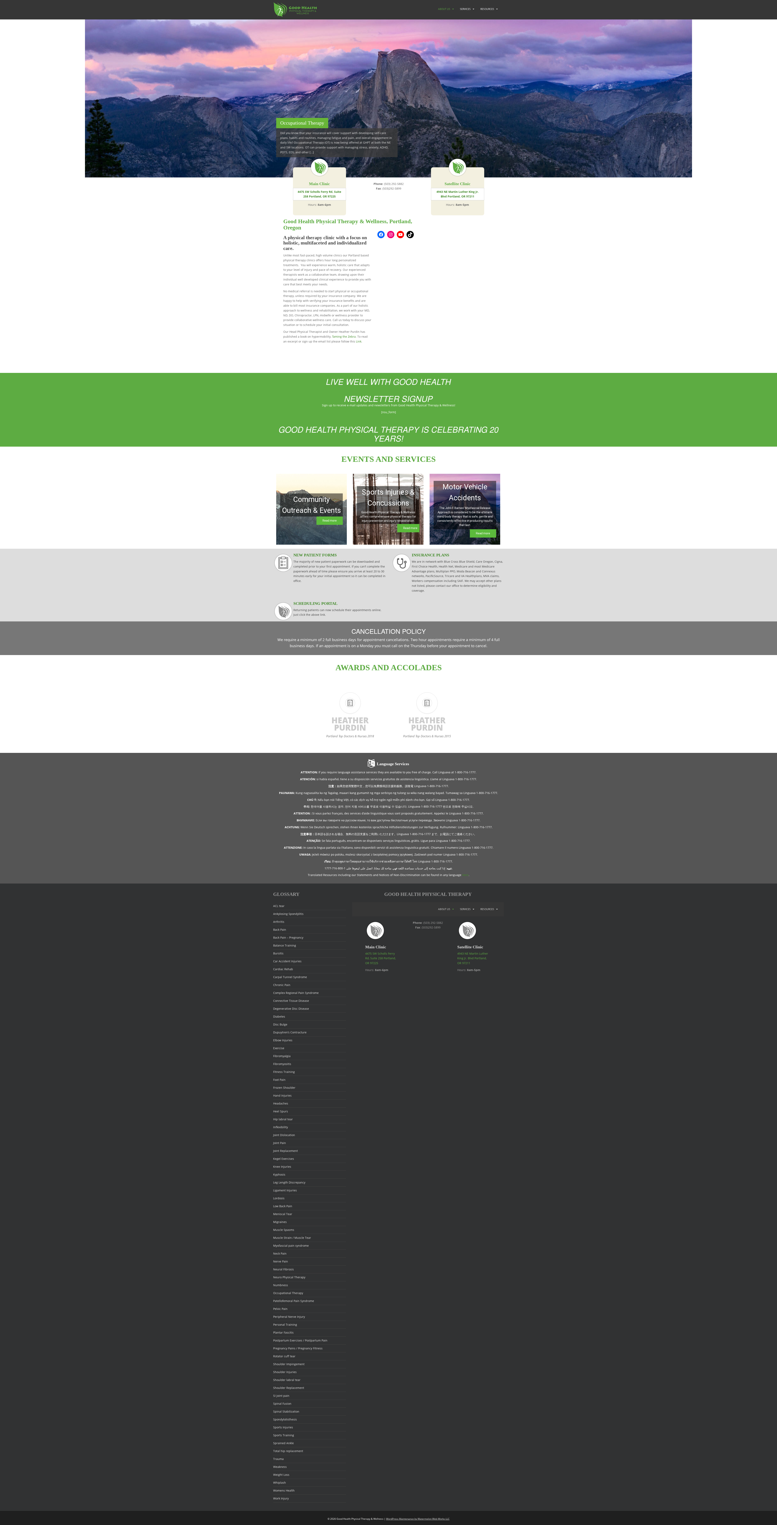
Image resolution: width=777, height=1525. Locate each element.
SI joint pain (281, 1396)
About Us (444, 9)
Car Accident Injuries (287, 961)
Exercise (278, 1048)
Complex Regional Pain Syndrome (296, 993)
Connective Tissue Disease (291, 1001)
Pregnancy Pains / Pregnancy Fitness (298, 1348)
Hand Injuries (282, 1095)
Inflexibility (280, 1127)
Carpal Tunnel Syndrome (290, 977)
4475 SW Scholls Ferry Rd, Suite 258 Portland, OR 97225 (319, 194)
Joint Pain (279, 1143)
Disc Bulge (280, 1024)
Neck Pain (280, 1253)
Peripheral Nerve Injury (289, 1317)
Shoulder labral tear (286, 1380)
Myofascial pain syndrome (291, 1246)
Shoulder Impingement (289, 1364)
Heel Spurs (280, 1111)
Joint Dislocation (284, 1135)
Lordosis (278, 1198)
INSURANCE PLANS (430, 555)
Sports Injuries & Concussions (388, 497)
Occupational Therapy (288, 1293)
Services (465, 9)
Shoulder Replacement (288, 1388)
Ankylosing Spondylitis (288, 914)
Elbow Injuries (282, 1040)
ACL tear (278, 906)
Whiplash (279, 1482)
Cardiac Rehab (283, 969)
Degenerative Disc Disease (291, 1009)
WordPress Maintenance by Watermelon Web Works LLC (418, 1519)
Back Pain (279, 930)
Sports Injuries (283, 1427)
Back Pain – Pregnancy (288, 937)
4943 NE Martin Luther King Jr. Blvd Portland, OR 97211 (457, 194)
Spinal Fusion (282, 1403)
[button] (311, 509)
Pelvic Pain (280, 1309)
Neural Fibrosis (283, 1269)
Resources (487, 9)
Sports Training (283, 1435)
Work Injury (281, 1498)
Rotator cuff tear (284, 1356)
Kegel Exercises (283, 1159)
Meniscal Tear (282, 1214)
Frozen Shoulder (284, 1088)
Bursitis (278, 953)
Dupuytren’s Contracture (290, 1032)
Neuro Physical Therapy (289, 1277)
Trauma (278, 1459)
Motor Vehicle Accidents (465, 492)
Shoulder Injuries (285, 1372)
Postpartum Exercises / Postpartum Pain (300, 1340)
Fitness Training (284, 1072)
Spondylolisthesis (285, 1419)
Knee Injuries (282, 1167)
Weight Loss (281, 1475)
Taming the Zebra (344, 336)
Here (465, 875)
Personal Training (285, 1325)
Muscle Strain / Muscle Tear (292, 1238)
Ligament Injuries (285, 1190)
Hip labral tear (283, 1119)
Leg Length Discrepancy (289, 1182)
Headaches (280, 1103)
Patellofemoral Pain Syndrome (293, 1301)
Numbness (280, 1285)
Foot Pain (279, 1080)
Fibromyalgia (282, 1056)
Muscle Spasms (283, 1230)
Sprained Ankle (283, 1443)
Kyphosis (279, 1174)
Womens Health (284, 1490)
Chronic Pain (281, 985)
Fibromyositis (282, 1064)
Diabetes (279, 1016)
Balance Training (284, 945)
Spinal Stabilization (286, 1411)
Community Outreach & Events (311, 505)
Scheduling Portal (315, 603)
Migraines (280, 1222)
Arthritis (278, 922)
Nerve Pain (280, 1261)
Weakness (280, 1467)
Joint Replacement (285, 1151)
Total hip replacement (288, 1451)
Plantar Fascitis (283, 1332)
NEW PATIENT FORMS (315, 555)
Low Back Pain (282, 1206)
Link (358, 341)
